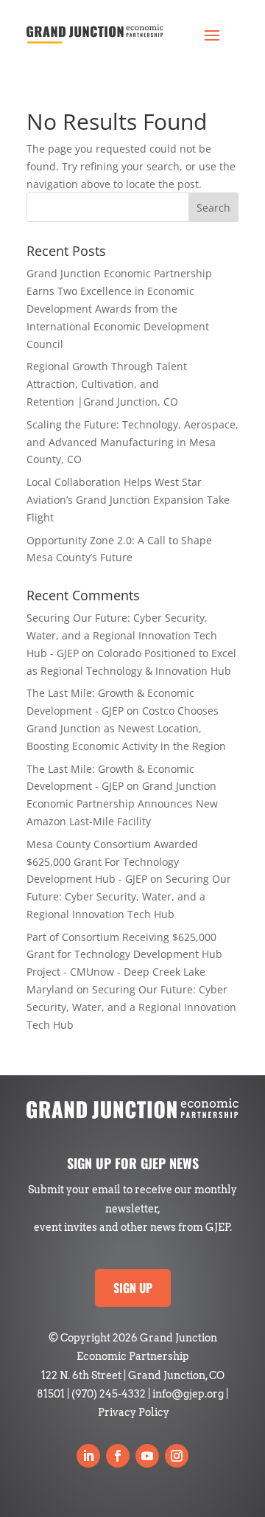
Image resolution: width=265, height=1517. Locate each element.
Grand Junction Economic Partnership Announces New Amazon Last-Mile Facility (122, 803)
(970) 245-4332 (108, 1394)
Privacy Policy (133, 1412)
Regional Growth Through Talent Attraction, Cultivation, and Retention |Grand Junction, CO (106, 384)
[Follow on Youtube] (147, 1456)
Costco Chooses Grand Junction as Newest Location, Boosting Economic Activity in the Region (126, 728)
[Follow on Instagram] (176, 1456)
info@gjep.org (188, 1394)
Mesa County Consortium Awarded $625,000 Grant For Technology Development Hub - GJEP (112, 861)
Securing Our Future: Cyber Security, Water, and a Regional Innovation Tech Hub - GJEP (121, 635)
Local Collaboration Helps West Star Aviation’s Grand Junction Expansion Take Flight (128, 499)
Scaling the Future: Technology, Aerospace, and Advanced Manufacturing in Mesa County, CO (132, 442)
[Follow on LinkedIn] (88, 1456)
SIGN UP (132, 1287)
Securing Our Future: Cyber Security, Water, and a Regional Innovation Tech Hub (128, 896)
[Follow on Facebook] (118, 1456)
